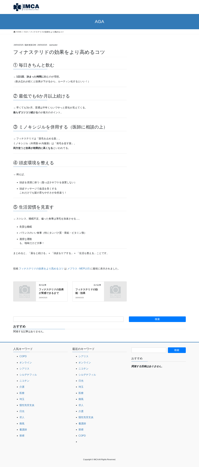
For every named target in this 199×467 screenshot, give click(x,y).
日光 (21, 411)
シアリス (24, 368)
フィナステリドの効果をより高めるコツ (41, 268)
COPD (23, 356)
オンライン (25, 362)
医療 (21, 393)
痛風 (21, 423)
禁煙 (21, 435)
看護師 (23, 429)
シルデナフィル (28, 374)
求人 (21, 417)
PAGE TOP (191, 450)
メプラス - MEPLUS (78, 268)
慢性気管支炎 (26, 405)
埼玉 (21, 399)
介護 (21, 386)
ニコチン (24, 380)
